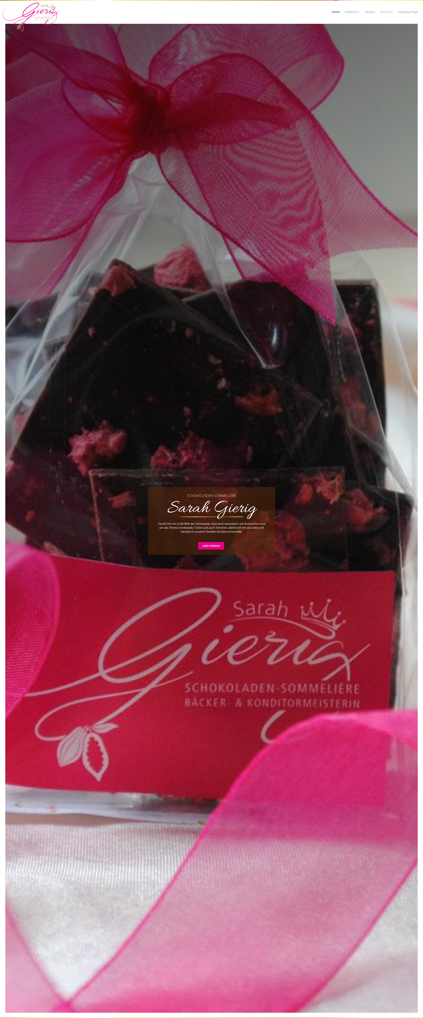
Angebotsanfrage (408, 12)
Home (336, 12)
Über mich (386, 12)
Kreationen (351, 12)
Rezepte (370, 12)
